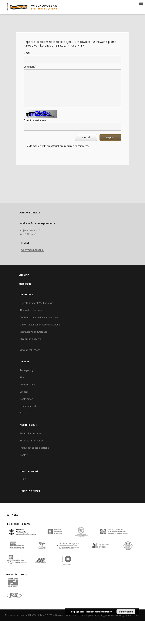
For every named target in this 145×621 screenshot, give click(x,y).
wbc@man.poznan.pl (32, 249)
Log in (23, 478)
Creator (24, 391)
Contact (24, 455)
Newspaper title (28, 406)
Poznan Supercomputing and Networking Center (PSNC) (108, 615)
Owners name (27, 384)
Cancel (86, 137)
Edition (23, 413)
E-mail (27, 52)
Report (110, 137)
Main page (25, 283)
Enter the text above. (36, 120)
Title (22, 377)
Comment (29, 66)
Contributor (26, 399)
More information (103, 611)
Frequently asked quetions (34, 447)
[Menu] (140, 3)
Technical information (32, 440)
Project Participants (30, 433)
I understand (126, 611)
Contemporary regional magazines (39, 317)
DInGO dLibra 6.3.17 (40, 615)
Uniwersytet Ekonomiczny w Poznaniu (40, 324)
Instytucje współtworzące (33, 331)
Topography (26, 370)
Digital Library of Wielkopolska (36, 303)
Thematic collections (31, 310)
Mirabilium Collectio (31, 339)
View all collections (30, 350)
